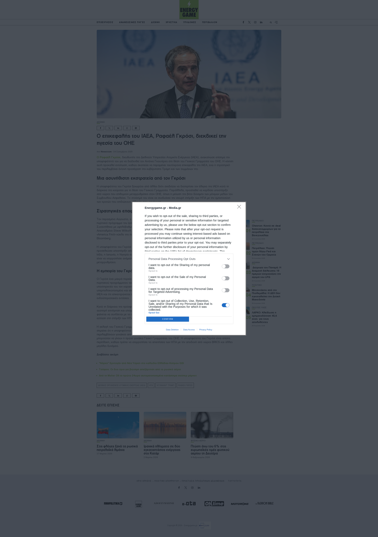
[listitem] (189, 259)
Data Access (189, 329)
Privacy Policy (205, 329)
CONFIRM (167, 319)
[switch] (225, 266)
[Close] (240, 207)
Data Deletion (172, 329)
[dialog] (189, 268)
